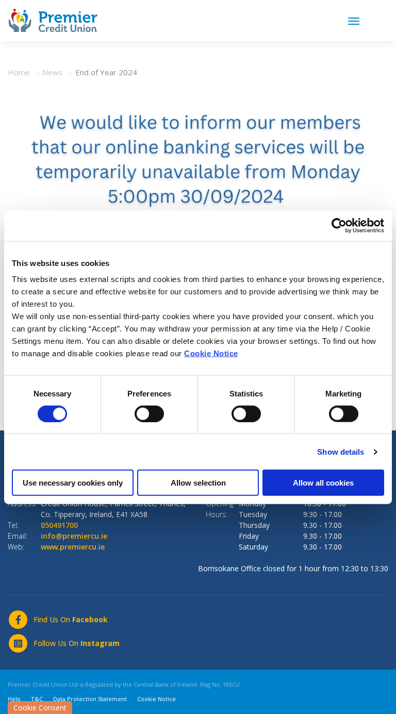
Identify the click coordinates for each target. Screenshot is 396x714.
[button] (382, 19)
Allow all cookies (323, 482)
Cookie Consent (40, 707)
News (52, 72)
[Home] (53, 19)
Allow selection (198, 482)
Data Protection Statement (90, 699)
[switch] (149, 413)
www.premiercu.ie (73, 547)
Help (14, 699)
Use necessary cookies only (73, 482)
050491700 (59, 525)
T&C (37, 699)
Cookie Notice (211, 353)
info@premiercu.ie (74, 536)
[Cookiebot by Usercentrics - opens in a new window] (339, 225)
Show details (340, 451)
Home (19, 72)
